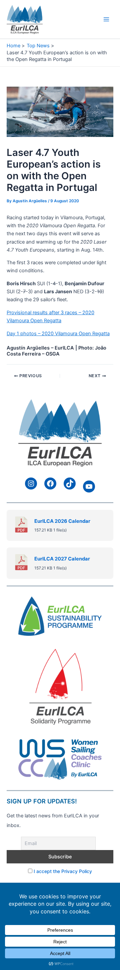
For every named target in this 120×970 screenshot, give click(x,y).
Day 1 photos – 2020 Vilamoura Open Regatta (58, 334)
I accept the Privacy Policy (63, 871)
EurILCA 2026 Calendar (62, 521)
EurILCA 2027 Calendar (62, 559)
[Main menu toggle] (106, 19)
